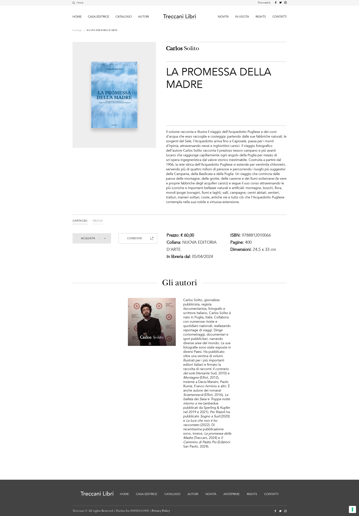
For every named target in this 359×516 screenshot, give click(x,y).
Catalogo (124, 17)
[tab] (83, 221)
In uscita (242, 17)
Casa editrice (98, 17)
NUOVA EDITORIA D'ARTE (102, 30)
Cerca (80, 2)
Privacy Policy (161, 511)
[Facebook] (275, 2)
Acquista (88, 238)
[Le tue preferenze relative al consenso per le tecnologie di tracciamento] (352, 509)
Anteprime (231, 494)
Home (77, 17)
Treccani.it (264, 2)
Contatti (279, 17)
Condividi (134, 238)
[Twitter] (280, 2)
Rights (261, 17)
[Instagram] (285, 2)
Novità (223, 17)
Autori (143, 17)
